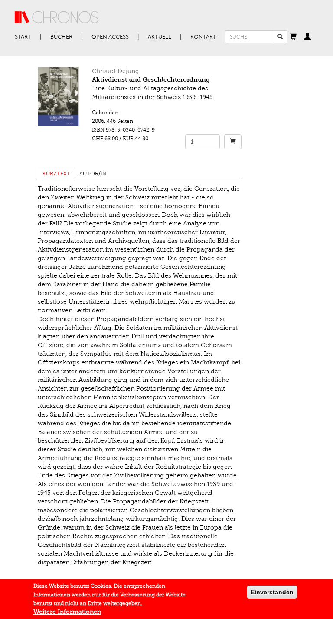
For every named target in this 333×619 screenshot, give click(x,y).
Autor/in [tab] (93, 174)
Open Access (110, 37)
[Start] (56, 17)
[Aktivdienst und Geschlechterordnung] (58, 96)
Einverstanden (272, 592)
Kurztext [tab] (56, 174)
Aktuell (159, 37)
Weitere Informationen (67, 612)
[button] (293, 37)
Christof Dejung (115, 71)
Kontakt (203, 37)
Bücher (61, 37)
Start (23, 37)
